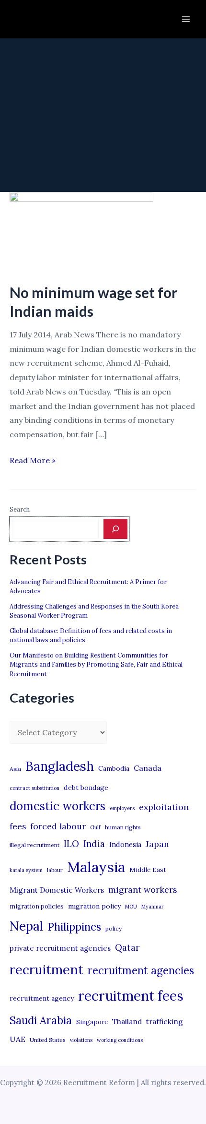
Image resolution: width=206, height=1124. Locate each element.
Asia (15, 768)
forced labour (58, 826)
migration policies (37, 906)
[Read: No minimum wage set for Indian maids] (81, 231)
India (94, 843)
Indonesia (125, 844)
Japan (157, 843)
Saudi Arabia (41, 1020)
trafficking (164, 1021)
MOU (131, 906)
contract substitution (34, 788)
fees (18, 826)
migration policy (94, 906)
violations (81, 1040)
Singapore (92, 1022)
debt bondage (86, 787)
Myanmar (152, 906)
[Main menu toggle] (185, 19)
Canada (147, 768)
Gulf (95, 827)
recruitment (46, 969)
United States (48, 1039)
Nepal (26, 926)
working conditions (120, 1040)
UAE (17, 1039)
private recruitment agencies (60, 948)
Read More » (33, 461)
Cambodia (113, 768)
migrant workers (142, 889)
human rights (123, 827)
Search (20, 509)
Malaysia (96, 867)
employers (122, 808)
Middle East (147, 870)
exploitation (164, 807)
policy (113, 928)
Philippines (74, 926)
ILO (71, 843)
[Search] (115, 529)
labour (55, 870)
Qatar (127, 947)
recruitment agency (42, 998)
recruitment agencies (141, 970)
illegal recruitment (34, 845)
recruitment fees (130, 995)
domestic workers (57, 806)
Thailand (127, 1021)
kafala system (26, 870)
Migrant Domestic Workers (57, 890)
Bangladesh (59, 766)
